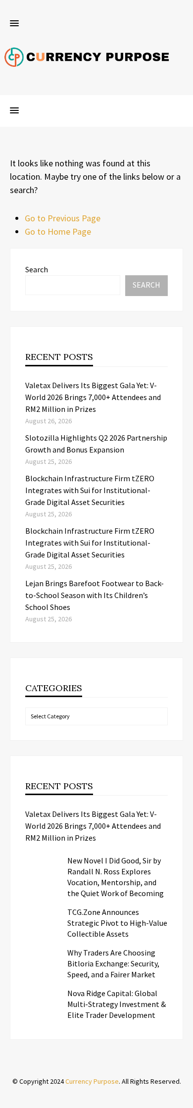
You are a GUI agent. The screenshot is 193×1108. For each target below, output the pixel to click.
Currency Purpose (92, 1081)
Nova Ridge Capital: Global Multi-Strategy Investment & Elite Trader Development (116, 1004)
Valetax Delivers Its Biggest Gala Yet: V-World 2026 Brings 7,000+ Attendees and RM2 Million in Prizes (93, 397)
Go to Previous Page (62, 218)
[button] (14, 23)
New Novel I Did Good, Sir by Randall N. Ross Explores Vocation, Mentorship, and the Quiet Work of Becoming (115, 877)
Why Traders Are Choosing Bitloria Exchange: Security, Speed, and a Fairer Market (113, 963)
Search (36, 269)
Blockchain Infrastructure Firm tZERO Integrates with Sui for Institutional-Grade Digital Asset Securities (89, 490)
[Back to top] (183, 1098)
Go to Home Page (58, 231)
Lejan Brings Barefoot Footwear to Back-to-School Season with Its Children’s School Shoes (94, 595)
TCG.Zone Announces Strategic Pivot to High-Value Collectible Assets (117, 923)
